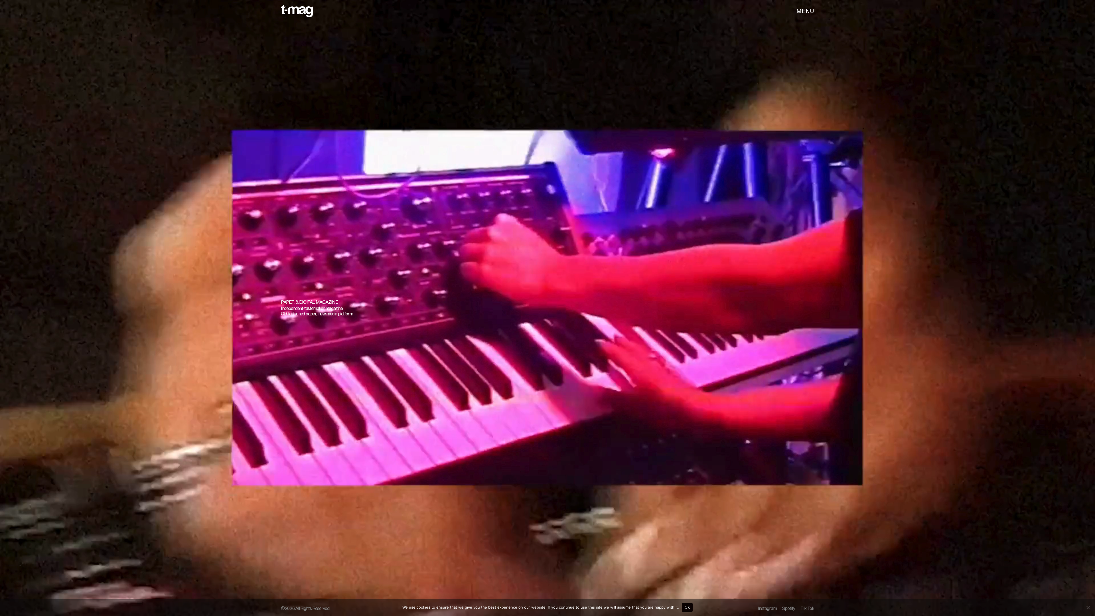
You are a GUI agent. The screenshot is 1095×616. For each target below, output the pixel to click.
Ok (687, 607)
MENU (805, 11)
